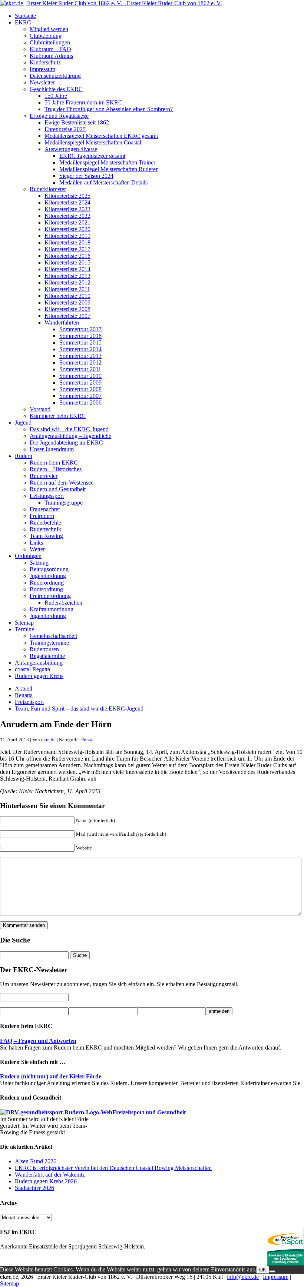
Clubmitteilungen (50, 42)
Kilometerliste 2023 (67, 209)
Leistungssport (47, 496)
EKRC (23, 22)
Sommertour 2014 (80, 349)
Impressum (42, 69)
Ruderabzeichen (63, 602)
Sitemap (24, 622)
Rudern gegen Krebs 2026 (46, 1181)
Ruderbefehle (45, 522)
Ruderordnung (47, 582)
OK (262, 1270)
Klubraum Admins (51, 56)
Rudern (23, 456)
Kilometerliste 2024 (67, 202)
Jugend (23, 422)
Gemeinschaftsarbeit (53, 636)
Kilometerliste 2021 (67, 222)
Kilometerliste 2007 (67, 316)
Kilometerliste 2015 (67, 262)
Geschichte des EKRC (56, 89)
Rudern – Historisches (56, 469)
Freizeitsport (29, 702)
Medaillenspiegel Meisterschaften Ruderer (108, 169)
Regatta (24, 695)
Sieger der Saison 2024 (86, 176)
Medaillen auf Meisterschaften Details (103, 182)
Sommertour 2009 (80, 382)
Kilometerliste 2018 (67, 242)
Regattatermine (47, 656)
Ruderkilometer (48, 189)
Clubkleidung (46, 36)
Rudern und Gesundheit (58, 489)
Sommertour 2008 (80, 389)
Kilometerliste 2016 (67, 256)
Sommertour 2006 (80, 402)
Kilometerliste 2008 (67, 309)
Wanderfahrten (61, 322)
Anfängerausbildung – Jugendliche (70, 436)
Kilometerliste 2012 (67, 282)
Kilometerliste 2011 (67, 289)
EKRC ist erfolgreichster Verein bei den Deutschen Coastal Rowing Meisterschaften (113, 1168)
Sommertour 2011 (80, 369)
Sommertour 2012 (80, 362)
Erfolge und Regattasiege (59, 116)
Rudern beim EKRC (54, 462)
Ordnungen (28, 556)
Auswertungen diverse (70, 149)
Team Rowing (46, 536)
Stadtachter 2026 (34, 1188)
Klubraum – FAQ (50, 49)
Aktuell (23, 688)
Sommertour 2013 (80, 356)
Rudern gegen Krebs (39, 676)
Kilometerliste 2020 (67, 229)
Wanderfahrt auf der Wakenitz (50, 1174)
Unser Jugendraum (52, 449)
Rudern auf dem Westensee (61, 482)
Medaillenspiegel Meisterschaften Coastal (92, 142)
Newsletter (42, 82)
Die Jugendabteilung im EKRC (66, 442)
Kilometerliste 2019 (67, 236)
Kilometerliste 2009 (67, 302)
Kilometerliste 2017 (67, 249)
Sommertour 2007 (80, 396)
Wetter (37, 549)
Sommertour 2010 (80, 376)
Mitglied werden (49, 29)
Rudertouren (44, 649)
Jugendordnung (48, 576)
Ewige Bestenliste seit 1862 (76, 122)
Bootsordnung (46, 589)
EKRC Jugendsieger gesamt (92, 156)
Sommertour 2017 (80, 329)
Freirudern (42, 516)
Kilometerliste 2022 (67, 216)
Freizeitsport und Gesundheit (149, 1112)
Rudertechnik (45, 529)
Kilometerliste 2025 (67, 196)
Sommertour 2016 (80, 336)
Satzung (39, 562)
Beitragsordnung (49, 569)
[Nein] (272, 1271)
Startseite (25, 16)
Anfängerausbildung (39, 662)
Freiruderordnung (50, 596)
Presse (87, 739)
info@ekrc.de (243, 1277)
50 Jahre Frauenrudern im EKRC (83, 102)
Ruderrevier (43, 476)
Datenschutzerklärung (55, 76)
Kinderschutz (45, 62)
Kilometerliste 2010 (67, 296)
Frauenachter (45, 509)
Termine (24, 629)
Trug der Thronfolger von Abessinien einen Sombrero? (108, 109)
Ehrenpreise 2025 (65, 129)
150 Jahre (55, 96)
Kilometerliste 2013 (67, 276)
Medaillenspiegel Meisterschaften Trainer (107, 162)
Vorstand (40, 409)
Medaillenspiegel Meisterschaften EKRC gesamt (101, 136)
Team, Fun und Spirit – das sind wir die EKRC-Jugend (79, 708)
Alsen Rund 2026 (35, 1161)
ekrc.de (48, 739)
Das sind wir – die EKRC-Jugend (69, 429)
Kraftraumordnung (51, 609)
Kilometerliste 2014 (67, 269)
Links (36, 542)
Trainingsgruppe (63, 502)
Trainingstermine (49, 642)
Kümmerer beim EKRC (58, 416)
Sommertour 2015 (80, 342)
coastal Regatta (32, 669)
